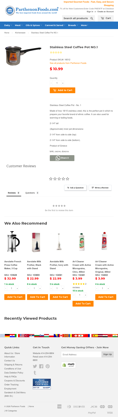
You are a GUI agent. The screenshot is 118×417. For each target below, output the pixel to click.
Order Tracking (11, 384)
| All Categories (10, 410)
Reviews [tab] (12, 192)
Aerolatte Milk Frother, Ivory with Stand (59, 265)
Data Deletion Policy (13, 372)
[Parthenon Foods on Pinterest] (47, 367)
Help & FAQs (10, 376)
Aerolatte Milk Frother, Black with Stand (34, 265)
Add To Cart (14, 297)
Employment (10, 388)
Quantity (53, 77)
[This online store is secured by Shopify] (68, 367)
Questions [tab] (30, 192)
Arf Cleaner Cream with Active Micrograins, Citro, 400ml (82, 266)
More (84, 25)
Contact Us (9, 360)
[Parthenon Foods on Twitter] (35, 367)
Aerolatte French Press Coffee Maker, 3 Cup (12, 265)
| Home (31, 406)
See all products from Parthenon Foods (68, 62)
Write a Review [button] (102, 187)
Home (6, 32)
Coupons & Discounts (14, 380)
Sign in (90, 11)
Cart (108, 18)
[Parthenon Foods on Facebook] (41, 367)
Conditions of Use (12, 368)
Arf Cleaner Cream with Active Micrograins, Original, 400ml (104, 266)
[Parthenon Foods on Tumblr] (35, 373)
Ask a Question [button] (77, 187)
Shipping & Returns (13, 364)
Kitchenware (20, 32)
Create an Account (105, 11)
